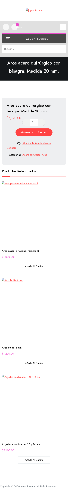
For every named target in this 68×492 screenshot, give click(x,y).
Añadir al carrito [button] (34, 266)
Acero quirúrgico (31, 155)
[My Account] (6, 27)
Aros (44, 155)
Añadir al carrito (34, 132)
